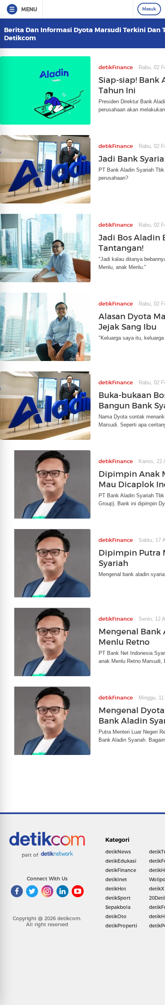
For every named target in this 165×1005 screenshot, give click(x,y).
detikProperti (121, 926)
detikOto (116, 916)
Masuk (149, 9)
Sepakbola (118, 907)
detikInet (116, 879)
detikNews (118, 852)
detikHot (115, 889)
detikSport (118, 898)
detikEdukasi (120, 861)
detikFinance (120, 870)
